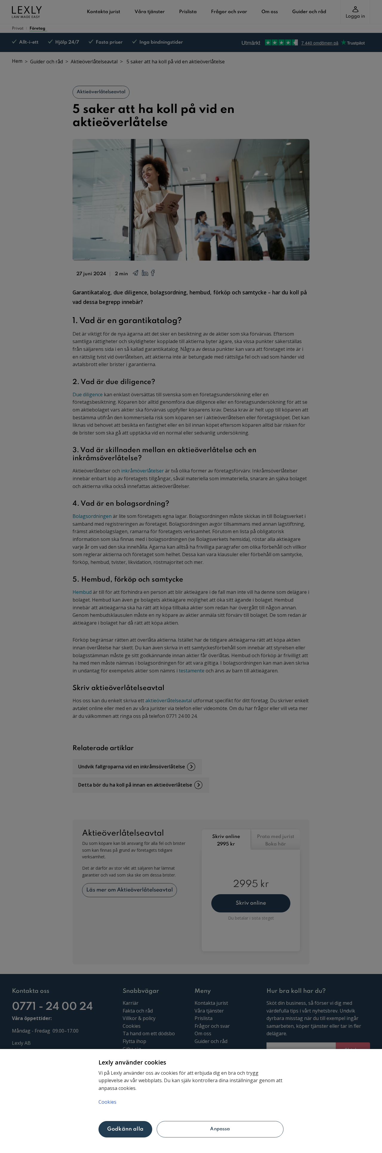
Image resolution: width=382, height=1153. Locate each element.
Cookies (107, 1102)
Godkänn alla (125, 1129)
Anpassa (220, 1129)
